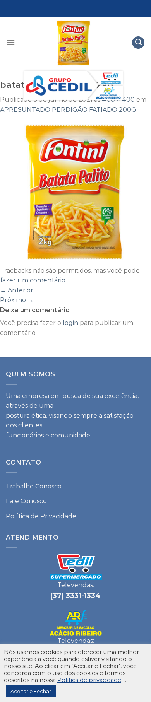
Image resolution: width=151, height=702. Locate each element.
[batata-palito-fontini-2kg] (75, 189)
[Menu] (10, 42)
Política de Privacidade (41, 516)
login (70, 322)
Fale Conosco (26, 501)
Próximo (17, 300)
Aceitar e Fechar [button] (30, 691)
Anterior (16, 290)
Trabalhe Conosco (34, 486)
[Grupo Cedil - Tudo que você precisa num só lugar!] (73, 59)
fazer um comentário (32, 280)
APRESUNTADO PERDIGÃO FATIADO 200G (68, 109)
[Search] (138, 42)
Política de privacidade (89, 679)
